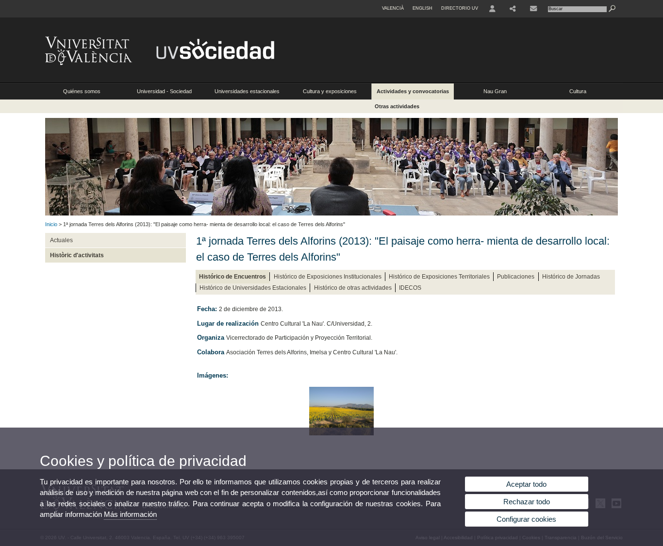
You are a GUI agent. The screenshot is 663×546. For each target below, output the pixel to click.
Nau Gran (495, 91)
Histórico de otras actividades (353, 287)
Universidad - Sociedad (164, 91)
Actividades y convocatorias (413, 91)
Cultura (577, 91)
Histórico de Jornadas (571, 276)
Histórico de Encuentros (232, 276)
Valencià (393, 8)
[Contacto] (533, 8)
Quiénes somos (81, 91)
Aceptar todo (526, 484)
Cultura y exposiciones (330, 91)
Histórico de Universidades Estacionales (252, 287)
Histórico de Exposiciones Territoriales (439, 276)
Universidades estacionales (247, 91)
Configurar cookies (526, 519)
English (422, 8)
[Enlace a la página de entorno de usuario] (492, 8)
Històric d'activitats (77, 255)
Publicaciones (515, 276)
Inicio (51, 224)
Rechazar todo (526, 501)
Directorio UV (459, 8)
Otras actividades (397, 106)
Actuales (61, 240)
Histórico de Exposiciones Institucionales (327, 276)
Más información (130, 514)
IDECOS (410, 287)
